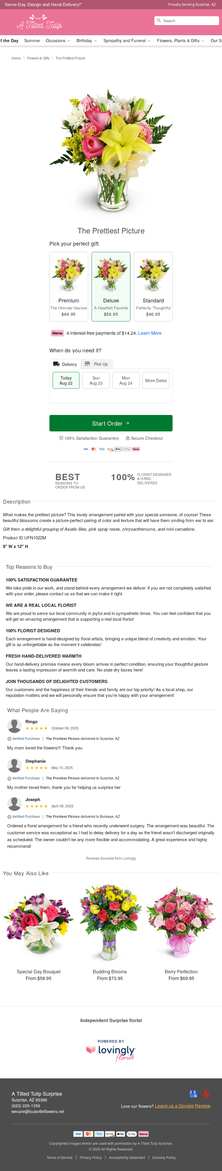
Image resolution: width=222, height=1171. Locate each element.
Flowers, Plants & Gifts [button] (178, 40)
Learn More (150, 332)
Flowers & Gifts (38, 57)
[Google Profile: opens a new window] (194, 1094)
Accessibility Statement (127, 1157)
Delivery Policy (164, 1157)
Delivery (69, 364)
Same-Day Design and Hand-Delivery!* (43, 4)
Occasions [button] (56, 40)
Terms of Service (60, 1157)
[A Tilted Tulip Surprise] (38, 22)
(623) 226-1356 (26, 1105)
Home (16, 57)
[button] (206, 1146)
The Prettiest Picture (63, 738)
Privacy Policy (91, 1157)
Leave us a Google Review (182, 1106)
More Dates (156, 380)
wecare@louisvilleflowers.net (38, 1111)
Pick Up (101, 364)
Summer (32, 40)
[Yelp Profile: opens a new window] (206, 1094)
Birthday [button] (85, 40)
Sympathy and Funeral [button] (125, 40)
